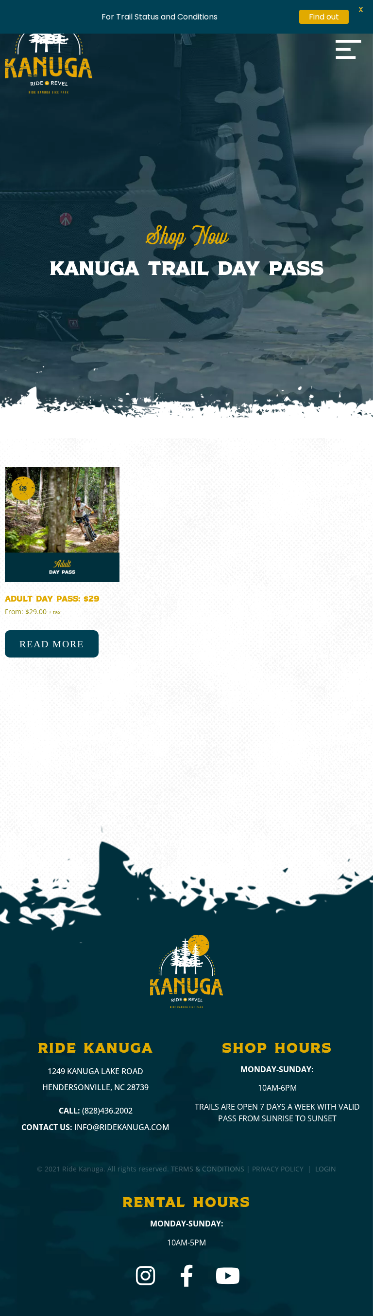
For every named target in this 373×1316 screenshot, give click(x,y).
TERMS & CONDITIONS (207, 1168)
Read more (51, 644)
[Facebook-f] (187, 1276)
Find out (324, 16)
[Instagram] (145, 1276)
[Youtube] (228, 1276)
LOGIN (325, 1168)
